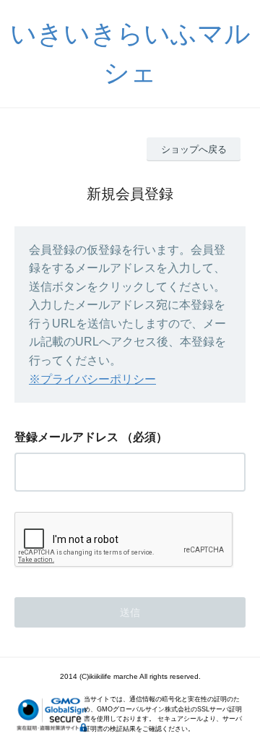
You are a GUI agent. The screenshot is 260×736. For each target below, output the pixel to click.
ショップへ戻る (194, 149)
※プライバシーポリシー (92, 379)
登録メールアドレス (66, 437)
